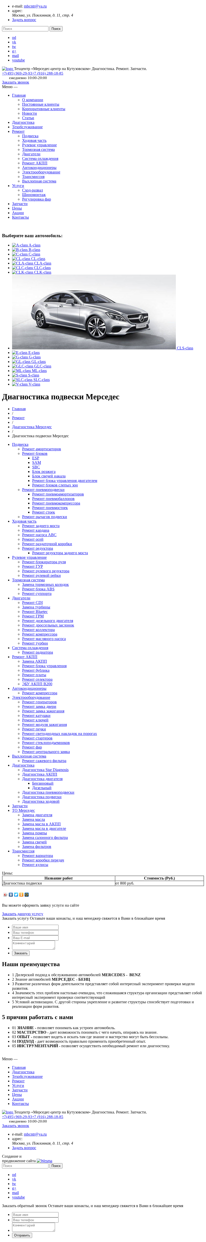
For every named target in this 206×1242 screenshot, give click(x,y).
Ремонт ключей (35, 720)
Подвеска (30, 136)
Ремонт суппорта (37, 593)
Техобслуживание (27, 127)
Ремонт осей (32, 539)
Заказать (21, 953)
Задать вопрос (24, 20)
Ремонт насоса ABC (39, 535)
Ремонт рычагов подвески (44, 517)
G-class (35, 357)
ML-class (39, 370)
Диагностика (23, 122)
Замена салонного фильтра (45, 837)
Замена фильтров (36, 846)
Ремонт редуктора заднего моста (60, 553)
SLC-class (41, 380)
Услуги (18, 185)
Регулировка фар (36, 199)
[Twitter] (16, 894)
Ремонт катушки (36, 715)
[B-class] (20, 249)
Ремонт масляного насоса (44, 639)
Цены (17, 208)
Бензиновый (43, 783)
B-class (34, 249)
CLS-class (185, 348)
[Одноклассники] (21, 894)
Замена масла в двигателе (44, 828)
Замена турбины (36, 607)
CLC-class (42, 268)
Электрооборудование (41, 172)
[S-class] (20, 375)
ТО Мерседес (23, 810)
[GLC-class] (23, 366)
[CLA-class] (23, 263)
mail (15, 55)
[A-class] (20, 245)
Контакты (20, 217)
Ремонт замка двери (39, 706)
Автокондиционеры (39, 167)
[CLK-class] (23, 272)
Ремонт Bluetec (35, 611)
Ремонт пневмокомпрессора (56, 503)
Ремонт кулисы (35, 864)
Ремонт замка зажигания (43, 711)
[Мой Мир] (26, 894)
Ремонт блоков (34, 453)
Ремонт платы (34, 675)
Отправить (22, 1235)
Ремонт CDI (32, 602)
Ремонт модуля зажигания (44, 724)
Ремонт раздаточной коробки (47, 544)
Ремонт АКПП (34, 163)
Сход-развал (32, 190)
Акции (18, 213)
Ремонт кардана (35, 530)
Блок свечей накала (49, 476)
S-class (33, 375)
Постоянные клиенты (40, 104)
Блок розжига (44, 471)
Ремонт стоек (43, 512)
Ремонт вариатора (37, 855)
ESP (35, 458)
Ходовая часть (34, 140)
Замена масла (33, 819)
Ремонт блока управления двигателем (64, 480)
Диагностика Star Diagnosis (45, 770)
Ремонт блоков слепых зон (55, 485)
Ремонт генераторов (39, 702)
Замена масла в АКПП (41, 824)
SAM (36, 462)
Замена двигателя (37, 815)
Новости (29, 113)
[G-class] (20, 357)
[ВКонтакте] (11, 894)
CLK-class (42, 272)
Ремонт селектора (37, 679)
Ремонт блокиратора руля (44, 562)
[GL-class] (21, 361)
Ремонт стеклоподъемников (46, 742)
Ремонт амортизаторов (41, 449)
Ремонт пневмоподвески (43, 489)
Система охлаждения (40, 158)
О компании (32, 100)
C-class (34, 254)
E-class (34, 352)
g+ (14, 51)
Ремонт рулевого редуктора (45, 571)
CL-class (38, 259)
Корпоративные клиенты (43, 109)
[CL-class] (21, 259)
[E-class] (20, 352)
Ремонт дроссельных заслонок (48, 625)
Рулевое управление (39, 145)
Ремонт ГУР (32, 566)
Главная (19, 95)
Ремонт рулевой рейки (41, 575)
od (14, 37)
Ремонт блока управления (44, 666)
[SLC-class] (22, 380)
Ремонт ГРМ (33, 616)
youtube (18, 60)
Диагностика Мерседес (32, 427)
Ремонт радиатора (37, 652)
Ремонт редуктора (37, 548)
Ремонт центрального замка (46, 752)
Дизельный (42, 788)
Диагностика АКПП (39, 774)
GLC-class (42, 366)
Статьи (28, 118)
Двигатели (31, 154)
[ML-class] (22, 370)
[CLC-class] (23, 268)
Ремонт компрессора (39, 634)
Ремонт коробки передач (43, 860)
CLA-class (42, 263)
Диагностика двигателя (42, 779)
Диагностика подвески (42, 797)
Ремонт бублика (35, 670)
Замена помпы (34, 833)
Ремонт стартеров (37, 738)
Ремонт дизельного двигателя (47, 620)
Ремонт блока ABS (38, 589)
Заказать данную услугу (22, 914)
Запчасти (20, 204)
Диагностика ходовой (41, 801)
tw (14, 46)
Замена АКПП (34, 661)
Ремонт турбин (35, 643)
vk (14, 42)
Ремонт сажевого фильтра (44, 761)
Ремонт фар (32, 747)
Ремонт (18, 131)
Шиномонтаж (34, 195)
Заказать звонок (15, 82)
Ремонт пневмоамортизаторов (58, 494)
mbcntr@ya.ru (35, 6)
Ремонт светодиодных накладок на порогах (59, 733)
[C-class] (20, 254)
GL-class (38, 361)
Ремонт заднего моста (41, 526)
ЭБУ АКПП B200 (37, 684)
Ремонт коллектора (38, 630)
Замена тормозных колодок (45, 584)
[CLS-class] (94, 348)
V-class (34, 384)
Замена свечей (34, 842)
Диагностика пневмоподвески (48, 792)
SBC (36, 467)
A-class (34, 245)
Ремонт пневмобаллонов (53, 498)
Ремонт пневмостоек (50, 508)
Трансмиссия (33, 176)
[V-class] (20, 384)
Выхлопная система (39, 181)
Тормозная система (38, 149)
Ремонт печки (34, 729)
